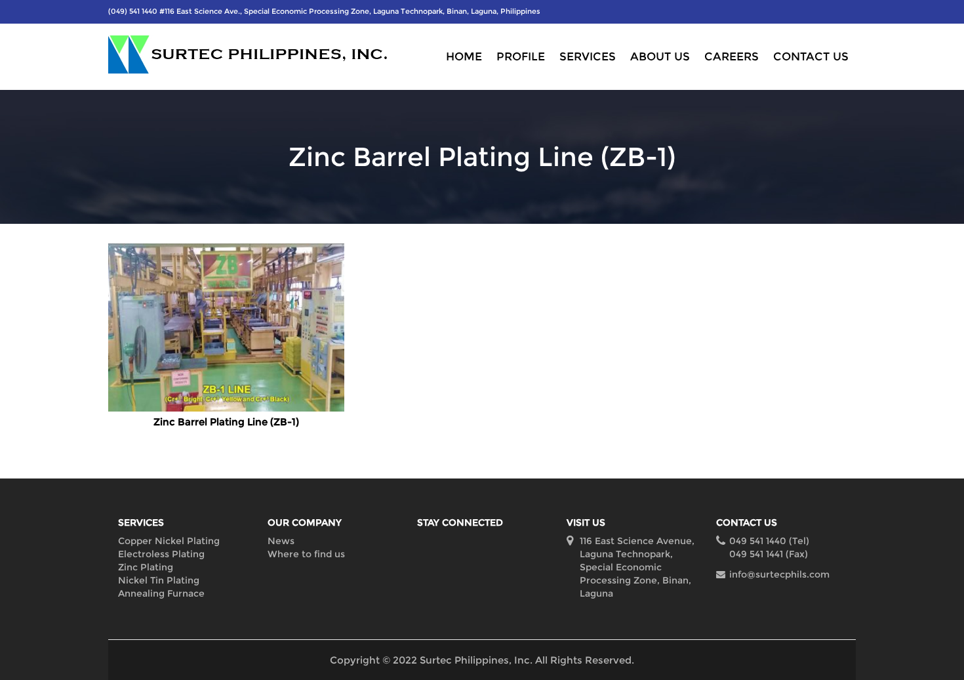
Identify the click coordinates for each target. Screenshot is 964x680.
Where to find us (306, 554)
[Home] (255, 54)
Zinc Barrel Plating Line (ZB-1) (226, 421)
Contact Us (811, 56)
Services (587, 56)
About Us (660, 56)
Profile (520, 56)
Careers (731, 56)
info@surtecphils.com (779, 574)
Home (464, 56)
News (281, 541)
